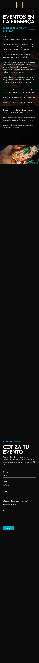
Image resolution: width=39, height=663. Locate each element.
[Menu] (4, 4)
